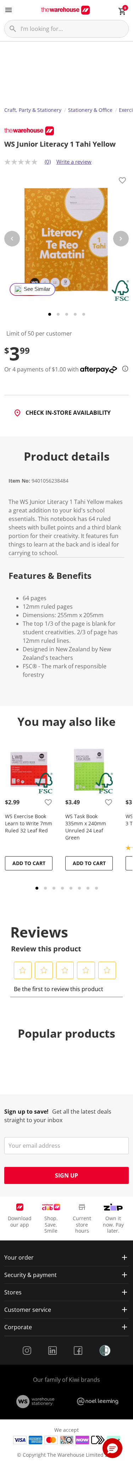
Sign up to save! (26, 1111)
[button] (22, 970)
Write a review (74, 161)
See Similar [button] (37, 289)
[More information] (123, 368)
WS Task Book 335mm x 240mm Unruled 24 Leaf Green (85, 827)
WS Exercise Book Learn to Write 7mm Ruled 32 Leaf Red (28, 823)
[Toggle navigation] (8, 10)
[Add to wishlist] (122, 181)
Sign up (66, 1175)
